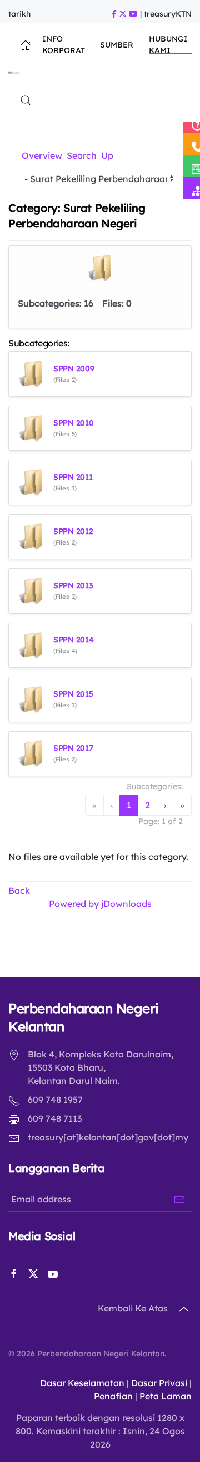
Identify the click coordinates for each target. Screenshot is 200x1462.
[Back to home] (14, 72)
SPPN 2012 (73, 531)
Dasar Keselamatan (82, 1382)
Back (19, 890)
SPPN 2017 (73, 748)
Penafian (113, 1396)
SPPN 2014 (73, 640)
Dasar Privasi (159, 1382)
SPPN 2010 (73, 423)
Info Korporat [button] (63, 44)
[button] (25, 100)
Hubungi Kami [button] (168, 44)
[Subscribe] (179, 1199)
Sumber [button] (116, 45)
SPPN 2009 (73, 369)
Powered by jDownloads (100, 903)
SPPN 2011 (72, 477)
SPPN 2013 (72, 585)
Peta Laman (165, 1396)
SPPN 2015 (73, 694)
